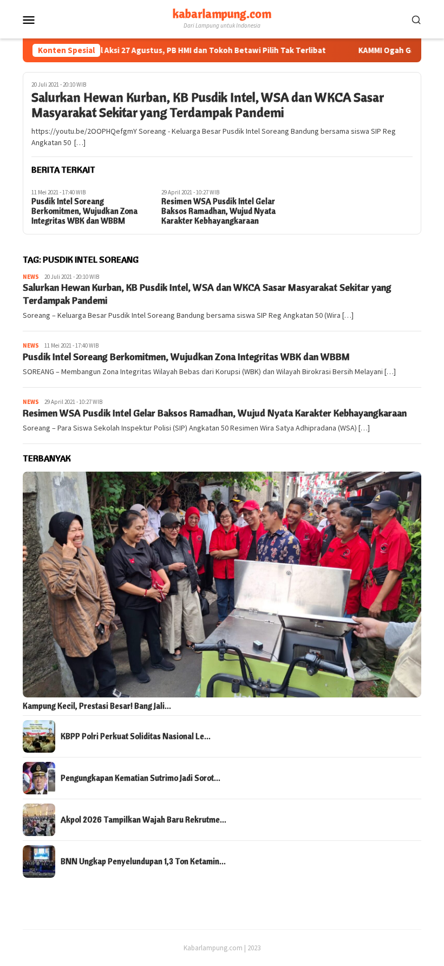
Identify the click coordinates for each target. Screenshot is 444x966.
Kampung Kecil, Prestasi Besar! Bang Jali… (97, 706)
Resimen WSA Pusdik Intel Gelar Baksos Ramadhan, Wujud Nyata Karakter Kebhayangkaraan (218, 211)
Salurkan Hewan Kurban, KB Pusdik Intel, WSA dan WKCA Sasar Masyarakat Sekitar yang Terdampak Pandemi (207, 105)
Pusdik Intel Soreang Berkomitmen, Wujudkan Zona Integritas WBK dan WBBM (84, 211)
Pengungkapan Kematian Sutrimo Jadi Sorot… (140, 778)
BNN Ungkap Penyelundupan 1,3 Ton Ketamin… (143, 861)
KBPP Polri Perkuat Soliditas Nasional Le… (136, 736)
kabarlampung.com (222, 13)
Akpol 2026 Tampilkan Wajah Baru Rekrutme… (143, 820)
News (31, 276)
